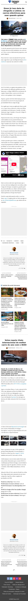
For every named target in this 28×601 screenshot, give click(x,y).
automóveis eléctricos (8, 242)
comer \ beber (5, 295)
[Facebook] (21, 268)
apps (22, 240)
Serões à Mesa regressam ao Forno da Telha (7, 324)
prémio (14, 397)
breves (4, 319)
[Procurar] (26, 2)
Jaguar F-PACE (20, 453)
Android (3, 61)
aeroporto (9, 240)
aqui (6, 198)
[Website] (19, 268)
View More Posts (14, 254)
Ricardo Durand (12, 18)
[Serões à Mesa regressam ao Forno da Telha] (7, 316)
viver (17, 319)
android (16, 240)
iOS (24, 59)
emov (17, 242)
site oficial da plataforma (9, 200)
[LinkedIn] (24, 268)
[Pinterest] (23, 268)
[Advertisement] (14, 75)
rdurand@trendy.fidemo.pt (14, 265)
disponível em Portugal (17, 426)
